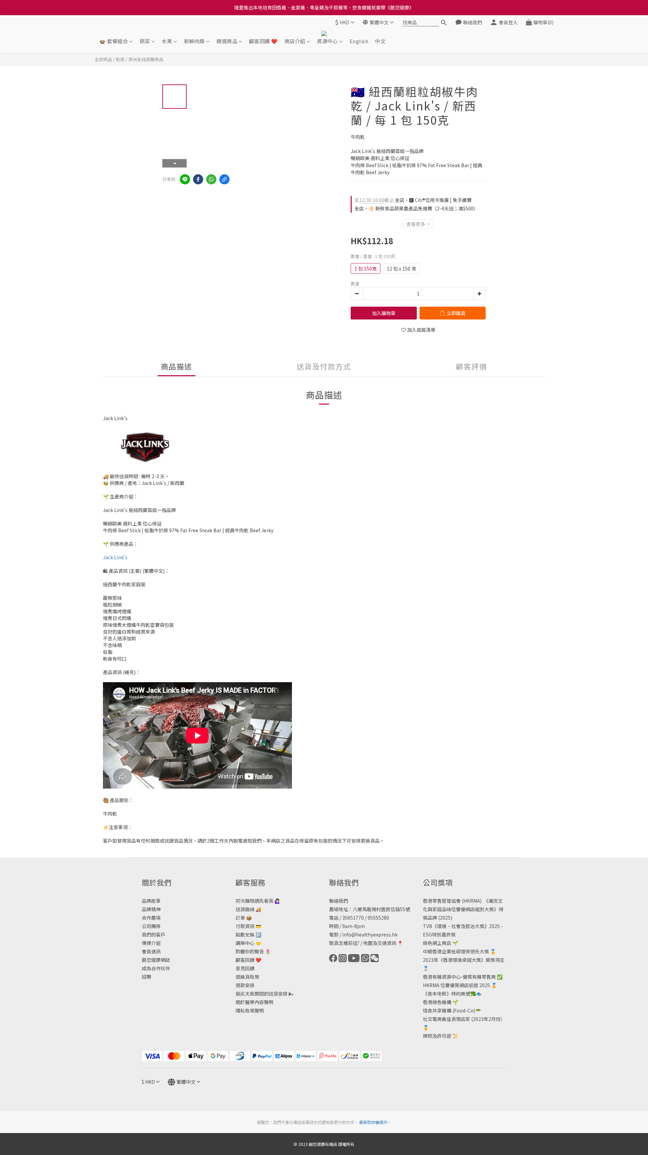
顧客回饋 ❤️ (263, 41)
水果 (167, 41)
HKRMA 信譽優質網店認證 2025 (456, 985)
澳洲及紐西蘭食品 (145, 59)
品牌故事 (151, 900)
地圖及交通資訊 (379, 943)
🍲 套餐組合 (113, 41)
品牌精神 (151, 909)
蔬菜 (145, 41)
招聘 (146, 976)
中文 (380, 41)
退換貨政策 (247, 976)
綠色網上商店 (437, 943)
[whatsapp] (211, 179)
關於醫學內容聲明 (254, 1002)
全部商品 (103, 59)
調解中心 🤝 (248, 943)
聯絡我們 (338, 900)
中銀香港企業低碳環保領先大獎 (456, 951)
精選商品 (226, 41)
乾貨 (120, 59)
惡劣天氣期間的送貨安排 (262, 993)
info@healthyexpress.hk (370, 934)
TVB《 (430, 926)
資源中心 (327, 41)
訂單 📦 (244, 917)
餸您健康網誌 (156, 959)
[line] (185, 179)
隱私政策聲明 (250, 1010)
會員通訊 (151, 951)
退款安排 (245, 985)
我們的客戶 (153, 934)
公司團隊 (151, 926)
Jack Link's (115, 557)
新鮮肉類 (194, 41)
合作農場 (151, 917)
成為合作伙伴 (156, 968)
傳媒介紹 (151, 943)
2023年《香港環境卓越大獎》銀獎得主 (464, 959)
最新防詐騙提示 (373, 1122)
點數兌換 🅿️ (248, 934)
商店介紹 (295, 41)
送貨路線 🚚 (248, 909)
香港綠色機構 (437, 1002)
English (359, 41)
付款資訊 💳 (248, 926)
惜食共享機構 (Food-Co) (449, 1010)
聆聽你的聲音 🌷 (253, 951)
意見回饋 (245, 968)
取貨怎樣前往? (344, 943)
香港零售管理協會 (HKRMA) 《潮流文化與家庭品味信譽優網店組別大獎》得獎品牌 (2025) (463, 909)
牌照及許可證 (437, 1035)
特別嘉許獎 (444, 934)
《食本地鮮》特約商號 (446, 993)
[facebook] (198, 179)
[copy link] (224, 179)
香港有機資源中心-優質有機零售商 (459, 976)
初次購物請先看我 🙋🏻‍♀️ (258, 900)
